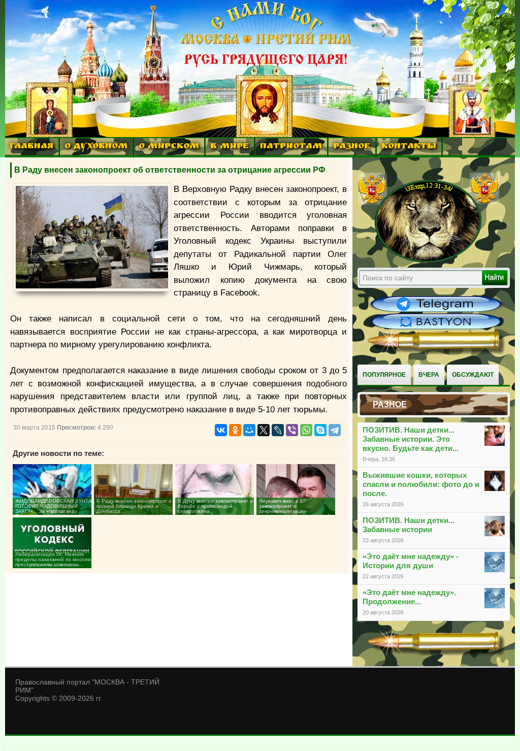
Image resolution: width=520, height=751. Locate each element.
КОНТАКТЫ (408, 147)
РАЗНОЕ (351, 147)
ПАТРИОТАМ (291, 147)
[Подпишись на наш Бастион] (436, 328)
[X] (263, 430)
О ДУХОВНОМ (95, 147)
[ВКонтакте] (221, 430)
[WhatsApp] (306, 430)
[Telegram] (335, 430)
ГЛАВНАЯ (31, 147)
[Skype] (320, 430)
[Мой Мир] (249, 430)
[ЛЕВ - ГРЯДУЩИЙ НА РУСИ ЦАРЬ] (429, 260)
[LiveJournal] (278, 430)
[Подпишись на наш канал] (436, 310)
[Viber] (292, 430)
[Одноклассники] (235, 430)
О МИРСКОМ (169, 147)
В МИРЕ (229, 147)
